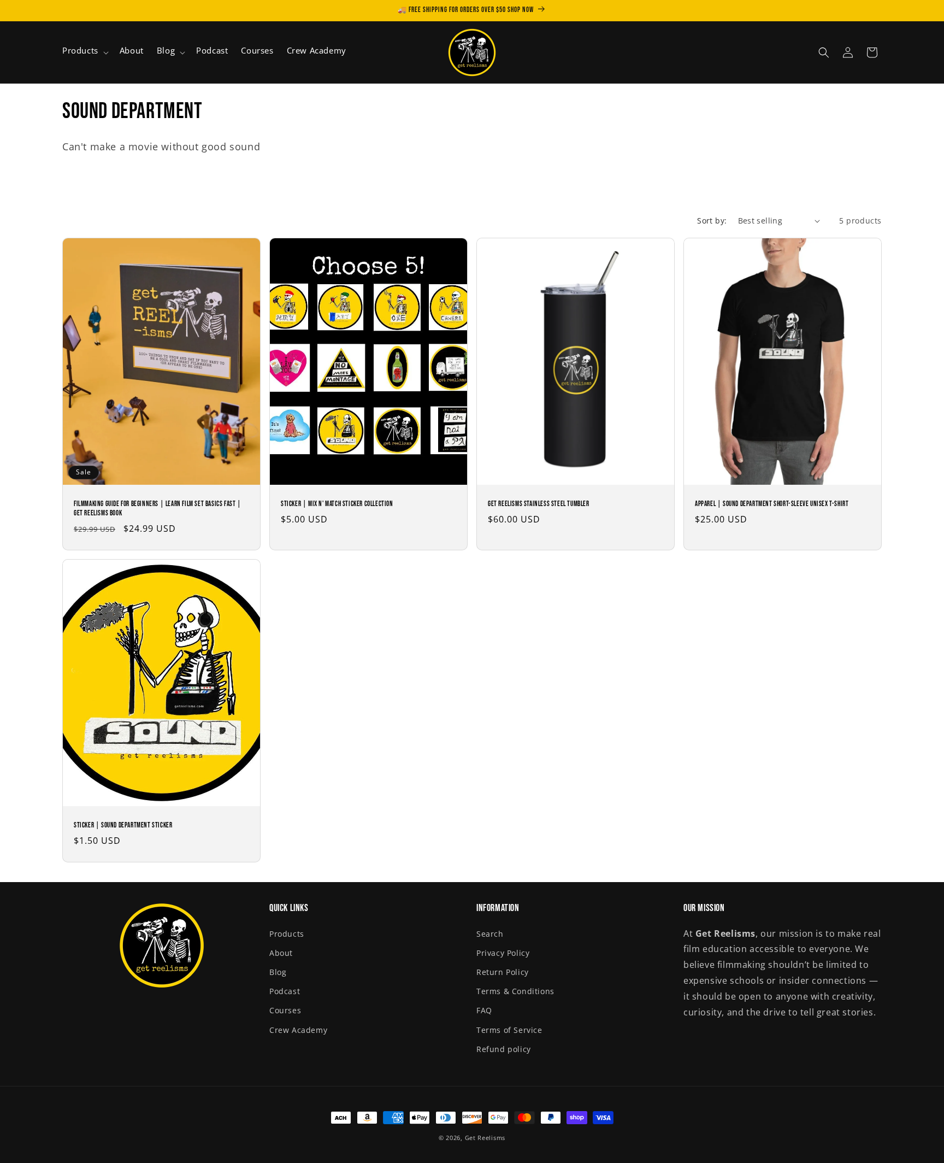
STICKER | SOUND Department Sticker (123, 825)
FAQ (484, 1010)
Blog (277, 972)
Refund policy (503, 1049)
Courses (285, 1010)
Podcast (284, 991)
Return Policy (502, 972)
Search (490, 934)
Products (286, 934)
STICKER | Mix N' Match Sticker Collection (337, 504)
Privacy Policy (502, 953)
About (281, 953)
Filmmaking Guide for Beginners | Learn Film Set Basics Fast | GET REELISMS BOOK (157, 509)
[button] (84, 52)
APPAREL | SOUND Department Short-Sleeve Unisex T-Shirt (771, 504)
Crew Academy (298, 1030)
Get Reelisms (485, 1137)
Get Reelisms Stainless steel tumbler (538, 504)
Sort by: (712, 220)
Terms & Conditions (515, 991)
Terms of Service (509, 1030)
